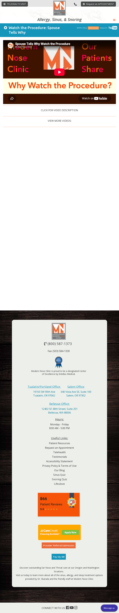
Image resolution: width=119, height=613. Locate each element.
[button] (114, 20)
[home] (59, 8)
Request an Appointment (59, 447)
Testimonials (59, 456)
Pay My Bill (58, 556)
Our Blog (59, 470)
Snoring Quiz (59, 479)
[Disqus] (59, 183)
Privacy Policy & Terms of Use (59, 465)
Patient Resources (59, 443)
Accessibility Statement (59, 461)
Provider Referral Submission (58, 545)
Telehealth (59, 452)
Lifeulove (59, 484)
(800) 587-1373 (58, 343)
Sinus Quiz (59, 475)
